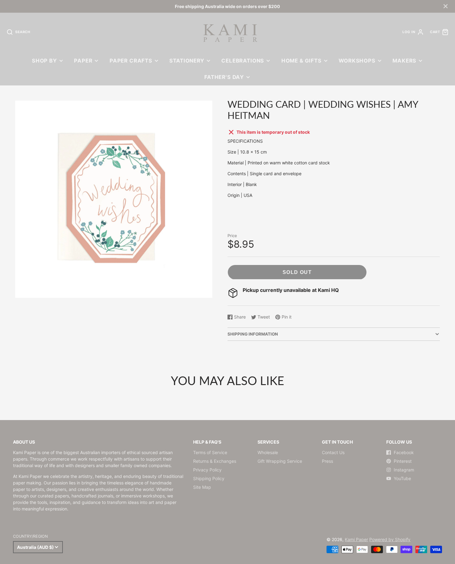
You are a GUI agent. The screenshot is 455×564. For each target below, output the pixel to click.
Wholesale (268, 452)
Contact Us (333, 452)
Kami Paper (356, 539)
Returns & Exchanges (214, 461)
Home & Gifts (301, 61)
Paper (83, 61)
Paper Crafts (131, 61)
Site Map (202, 487)
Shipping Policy (208, 478)
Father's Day (224, 77)
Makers (404, 61)
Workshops (357, 61)
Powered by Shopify (389, 539)
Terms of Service (210, 452)
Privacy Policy (207, 469)
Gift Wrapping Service (280, 461)
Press (327, 461)
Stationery (186, 61)
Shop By (44, 61)
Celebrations (242, 61)
